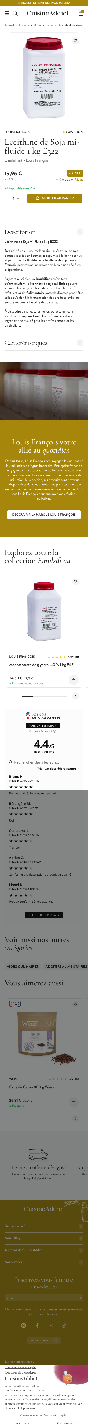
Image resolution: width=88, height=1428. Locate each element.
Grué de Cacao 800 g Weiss (31, 1087)
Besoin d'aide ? (15, 1226)
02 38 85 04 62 (22, 1362)
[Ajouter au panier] (74, 680)
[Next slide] (75, 696)
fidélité (79, 180)
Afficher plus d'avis (44, 915)
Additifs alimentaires (70, 25)
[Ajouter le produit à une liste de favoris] (75, 40)
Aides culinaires (43, 25)
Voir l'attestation (43, 726)
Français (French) (40, 1340)
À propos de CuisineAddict (24, 1250)
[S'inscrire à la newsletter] (81, 1297)
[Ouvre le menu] (7, 13)
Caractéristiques (26, 343)
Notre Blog (12, 1238)
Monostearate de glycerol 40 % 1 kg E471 (42, 665)
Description (20, 232)
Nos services (13, 1262)
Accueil (9, 25)
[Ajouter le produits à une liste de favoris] (75, 582)
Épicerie (24, 25)
